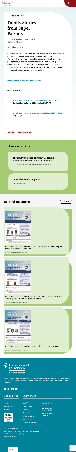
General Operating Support (26, 179)
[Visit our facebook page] (5, 389)
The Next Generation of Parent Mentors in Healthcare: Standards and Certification (33, 159)
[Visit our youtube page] (16, 389)
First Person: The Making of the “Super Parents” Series (33, 100)
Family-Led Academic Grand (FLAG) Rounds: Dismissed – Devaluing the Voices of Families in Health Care (33, 247)
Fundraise (7, 409)
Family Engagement (24, 132)
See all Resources (18, 16)
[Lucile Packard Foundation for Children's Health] (7, 3)
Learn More (29, 396)
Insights (11, 132)
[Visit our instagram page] (9, 389)
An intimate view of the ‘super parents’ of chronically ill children (37, 113)
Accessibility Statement (30, 422)
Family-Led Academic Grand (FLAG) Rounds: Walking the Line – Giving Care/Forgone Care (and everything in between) (33, 297)
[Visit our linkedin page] (12, 389)
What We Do (26, 403)
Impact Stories (27, 406)
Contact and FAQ (28, 416)
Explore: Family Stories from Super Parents (24, 80)
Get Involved (11, 396)
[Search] (69, 3)
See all (66, 202)
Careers (25, 409)
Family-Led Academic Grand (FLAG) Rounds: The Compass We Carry (32, 346)
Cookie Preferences (10, 436)
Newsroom (26, 413)
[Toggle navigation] (73, 3)
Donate (6, 403)
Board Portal (26, 419)
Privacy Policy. (20, 434)
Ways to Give (8, 406)
